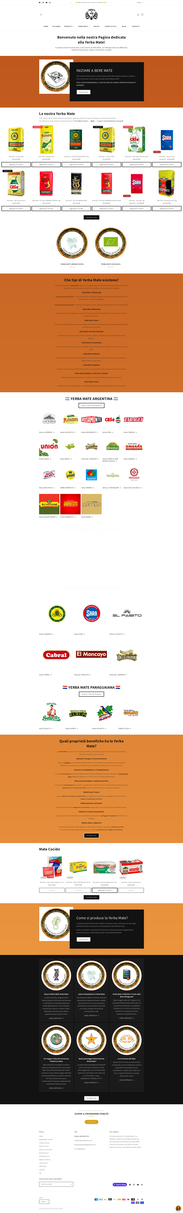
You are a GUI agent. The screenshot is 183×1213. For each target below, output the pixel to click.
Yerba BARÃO (115, 578)
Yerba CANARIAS (45, 634)
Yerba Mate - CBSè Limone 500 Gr (16, 200)
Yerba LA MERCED (45, 432)
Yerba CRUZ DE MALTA (132, 488)
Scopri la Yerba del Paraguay (91, 694)
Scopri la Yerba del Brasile (91, 535)
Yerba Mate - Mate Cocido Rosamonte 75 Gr (105, 882)
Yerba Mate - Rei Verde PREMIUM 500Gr (76, 200)
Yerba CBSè (106, 432)
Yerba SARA (78, 634)
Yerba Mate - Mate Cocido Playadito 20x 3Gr (78, 882)
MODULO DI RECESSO (45, 1150)
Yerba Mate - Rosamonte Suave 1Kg (167, 200)
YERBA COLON (123, 728)
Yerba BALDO (44, 578)
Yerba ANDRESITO (67, 517)
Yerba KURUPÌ (70, 728)
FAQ (40, 1173)
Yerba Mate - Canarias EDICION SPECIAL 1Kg (76, 156)
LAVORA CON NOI (44, 1143)
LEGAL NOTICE (43, 1163)
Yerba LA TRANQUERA (110, 488)
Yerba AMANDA (129, 459)
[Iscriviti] (71, 1184)
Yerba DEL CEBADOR (89, 459)
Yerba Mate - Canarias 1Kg (16, 156)
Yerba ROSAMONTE (88, 432)
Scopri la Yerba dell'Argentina (91, 405)
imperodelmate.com (48, 1208)
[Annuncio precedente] (71, 2)
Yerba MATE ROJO (46, 488)
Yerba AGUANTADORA (47, 517)
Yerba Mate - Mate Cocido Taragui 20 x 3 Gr (52, 882)
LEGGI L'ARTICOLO (55, 1018)
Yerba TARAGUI (129, 432)
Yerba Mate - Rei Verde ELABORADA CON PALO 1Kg (46, 200)
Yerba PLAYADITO (66, 432)
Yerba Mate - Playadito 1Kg (46, 156)
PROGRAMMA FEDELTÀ (45, 1139)
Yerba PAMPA (86, 517)
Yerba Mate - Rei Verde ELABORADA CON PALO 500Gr (106, 200)
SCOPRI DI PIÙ (91, 835)
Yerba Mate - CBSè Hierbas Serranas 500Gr (136, 156)
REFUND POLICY (44, 1153)
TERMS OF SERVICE (44, 1160)
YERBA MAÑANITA (67, 488)
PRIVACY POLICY (44, 1146)
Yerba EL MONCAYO (81, 675)
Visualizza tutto (91, 217)
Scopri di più (83, 92)
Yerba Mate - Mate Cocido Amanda (131, 882)
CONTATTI (42, 1170)
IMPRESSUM (42, 1166)
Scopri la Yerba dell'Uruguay (91, 595)
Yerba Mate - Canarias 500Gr (106, 156)
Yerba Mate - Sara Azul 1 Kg (166, 156)
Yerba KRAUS (65, 459)
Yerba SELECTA (44, 728)
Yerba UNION (44, 459)
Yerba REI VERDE (80, 578)
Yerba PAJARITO (98, 728)
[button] (41, 15)
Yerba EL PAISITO (116, 634)
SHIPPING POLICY (44, 1156)
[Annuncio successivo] (112, 2)
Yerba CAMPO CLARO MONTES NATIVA (110, 460)
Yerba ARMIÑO (86, 488)
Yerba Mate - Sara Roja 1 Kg (136, 200)
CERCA (41, 1136)
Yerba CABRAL (44, 675)
